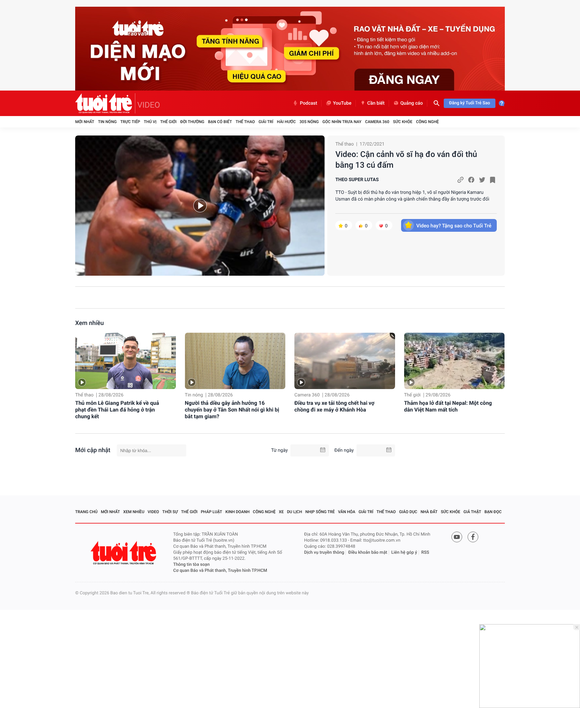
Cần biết (376, 103)
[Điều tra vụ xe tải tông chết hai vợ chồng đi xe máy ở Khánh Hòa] (344, 361)
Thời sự (170, 511)
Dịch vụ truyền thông (324, 552)
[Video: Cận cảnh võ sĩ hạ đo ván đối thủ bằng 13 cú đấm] (200, 205)
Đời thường (192, 121)
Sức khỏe (403, 121)
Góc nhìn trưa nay (342, 121)
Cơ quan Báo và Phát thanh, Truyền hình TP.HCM (220, 570)
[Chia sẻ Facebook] (471, 180)
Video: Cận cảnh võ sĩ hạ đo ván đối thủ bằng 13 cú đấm (406, 160)
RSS (425, 552)
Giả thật (472, 511)
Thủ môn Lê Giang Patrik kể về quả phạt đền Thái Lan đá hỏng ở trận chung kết (117, 410)
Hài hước (286, 121)
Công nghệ (427, 121)
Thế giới (168, 121)
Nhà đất (429, 511)
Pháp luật (211, 511)
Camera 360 (377, 121)
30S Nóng (309, 121)
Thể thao (245, 121)
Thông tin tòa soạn (191, 564)
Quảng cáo (411, 103)
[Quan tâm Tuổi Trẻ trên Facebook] (473, 537)
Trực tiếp (130, 121)
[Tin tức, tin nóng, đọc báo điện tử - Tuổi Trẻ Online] (105, 103)
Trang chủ (86, 511)
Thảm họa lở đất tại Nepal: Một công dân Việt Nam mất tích (448, 406)
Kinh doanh (238, 511)
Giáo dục (408, 511)
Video (153, 511)
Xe (281, 511)
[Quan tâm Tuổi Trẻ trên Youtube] (456, 537)
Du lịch (294, 511)
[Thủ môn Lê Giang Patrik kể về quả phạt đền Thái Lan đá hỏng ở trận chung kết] (125, 361)
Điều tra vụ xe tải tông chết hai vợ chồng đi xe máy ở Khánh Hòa (334, 406)
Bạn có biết (220, 121)
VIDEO (148, 105)
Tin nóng (107, 121)
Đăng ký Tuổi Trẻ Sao (469, 103)
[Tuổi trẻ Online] (124, 553)
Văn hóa (346, 511)
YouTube (342, 103)
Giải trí (265, 121)
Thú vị (150, 121)
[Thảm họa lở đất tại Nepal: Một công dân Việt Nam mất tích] (454, 361)
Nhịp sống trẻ (320, 511)
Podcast (308, 103)
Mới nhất (84, 121)
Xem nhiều (89, 323)
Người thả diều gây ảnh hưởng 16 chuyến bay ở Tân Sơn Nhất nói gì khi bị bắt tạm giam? (232, 410)
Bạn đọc (492, 511)
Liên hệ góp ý (404, 552)
